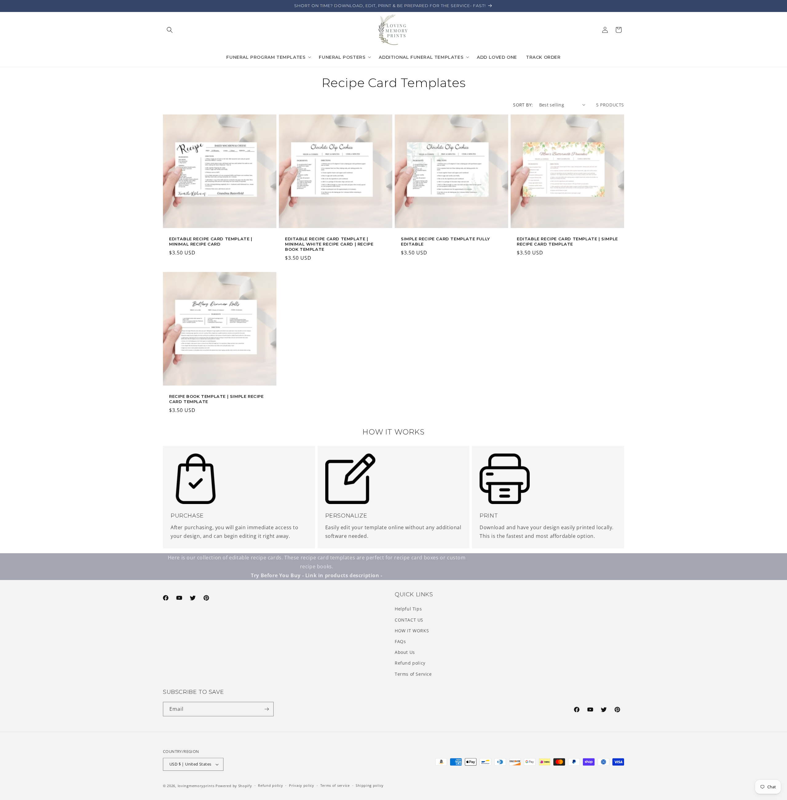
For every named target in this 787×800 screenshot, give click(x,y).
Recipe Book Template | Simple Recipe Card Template (216, 399)
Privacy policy (301, 785)
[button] (169, 30)
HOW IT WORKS (412, 631)
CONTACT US (409, 620)
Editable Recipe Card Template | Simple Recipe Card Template (567, 241)
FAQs (400, 641)
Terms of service (335, 785)
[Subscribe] (266, 709)
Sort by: (523, 105)
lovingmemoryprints (196, 785)
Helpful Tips (408, 609)
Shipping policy (370, 785)
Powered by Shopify (234, 785)
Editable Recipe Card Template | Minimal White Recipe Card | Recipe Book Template (329, 244)
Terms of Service (413, 674)
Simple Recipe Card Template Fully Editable (445, 241)
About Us (405, 652)
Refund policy (410, 663)
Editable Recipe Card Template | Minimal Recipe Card (210, 241)
